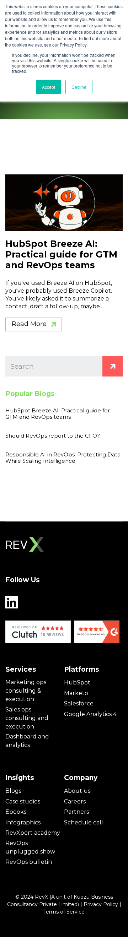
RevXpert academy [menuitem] (32, 832)
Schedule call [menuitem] (83, 822)
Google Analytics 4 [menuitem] (90, 714)
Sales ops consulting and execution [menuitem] (26, 718)
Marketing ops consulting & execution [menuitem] (25, 691)
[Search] (112, 366)
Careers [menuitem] (75, 801)
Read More (29, 324)
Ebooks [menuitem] (15, 811)
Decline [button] (78, 87)
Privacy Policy (101, 904)
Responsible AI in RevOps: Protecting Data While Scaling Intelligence (63, 457)
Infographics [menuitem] (23, 822)
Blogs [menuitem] (13, 790)
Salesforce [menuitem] (79, 703)
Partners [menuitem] (76, 811)
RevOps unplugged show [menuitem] (30, 847)
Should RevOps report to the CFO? (52, 435)
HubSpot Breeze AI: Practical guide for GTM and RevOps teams (61, 254)
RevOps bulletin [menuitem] (28, 862)
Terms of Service (64, 912)
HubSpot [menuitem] (77, 682)
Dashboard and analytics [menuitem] (27, 740)
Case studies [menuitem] (22, 801)
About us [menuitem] (77, 790)
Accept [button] (48, 87)
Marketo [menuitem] (76, 693)
